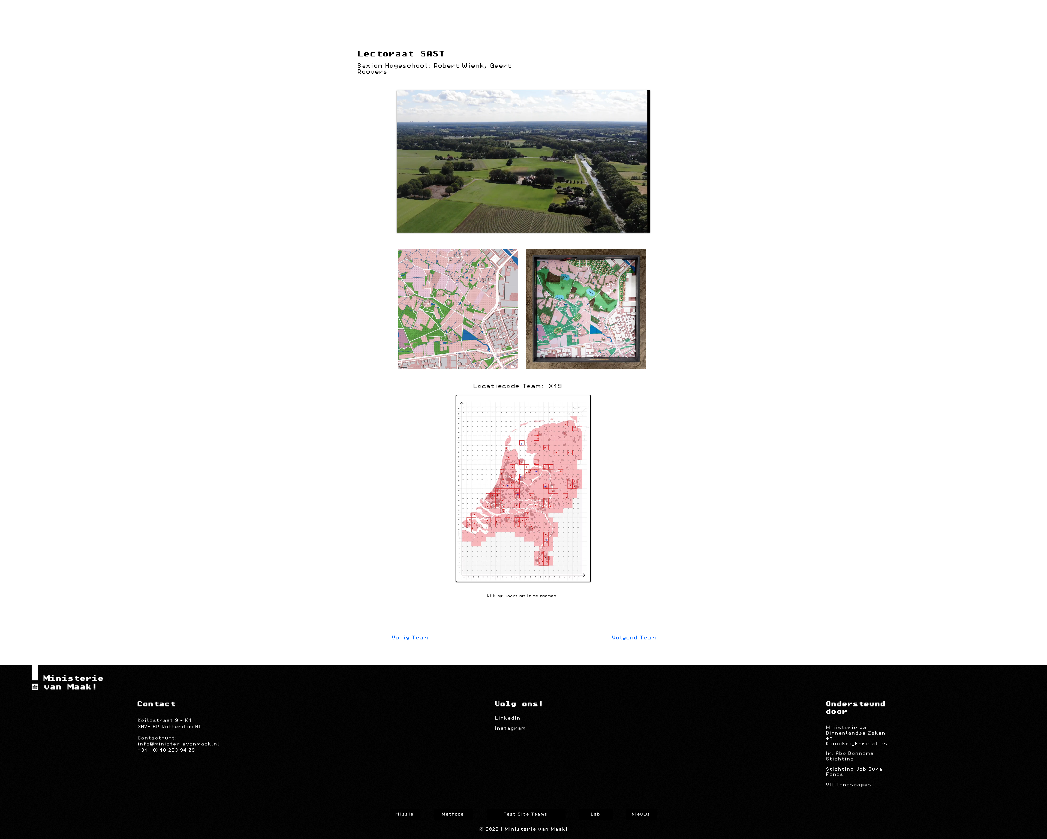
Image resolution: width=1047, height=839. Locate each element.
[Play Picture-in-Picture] (633, 225)
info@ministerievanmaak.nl (178, 744)
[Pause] (403, 225)
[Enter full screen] (642, 225)
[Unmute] (413, 225)
